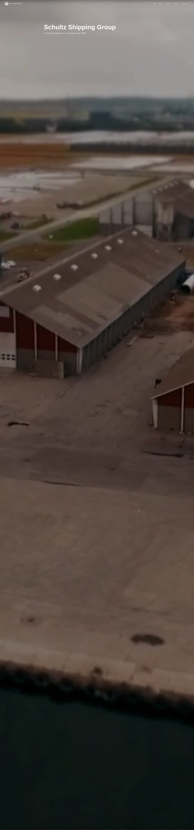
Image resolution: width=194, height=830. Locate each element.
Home (154, 3)
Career (168, 3)
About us (175, 3)
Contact (184, 3)
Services (161, 3)
